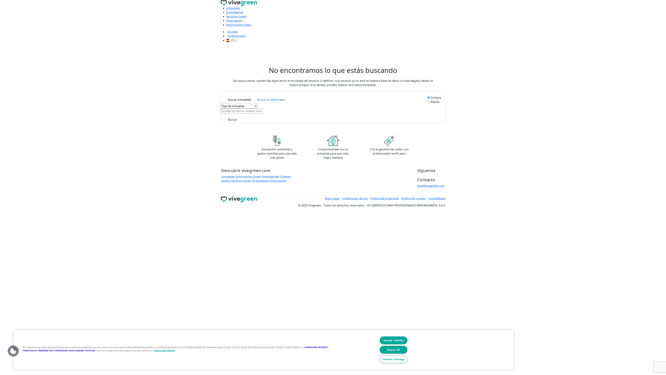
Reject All (393, 349)
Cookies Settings (393, 359)
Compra (435, 97)
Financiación (234, 21)
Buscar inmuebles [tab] (239, 100)
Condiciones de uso (355, 198)
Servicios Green (236, 16)
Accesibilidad (436, 198)
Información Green (238, 25)
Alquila (434, 102)
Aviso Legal (332, 198)
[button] (13, 351)
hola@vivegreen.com (431, 186)
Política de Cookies (164, 350)
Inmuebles (233, 8)
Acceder (233, 32)
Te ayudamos (260, 181)
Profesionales (237, 36)
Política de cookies (413, 198)
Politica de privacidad (385, 198)
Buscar (232, 120)
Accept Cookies (393, 340)
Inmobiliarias (234, 12)
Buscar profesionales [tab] (271, 100)
